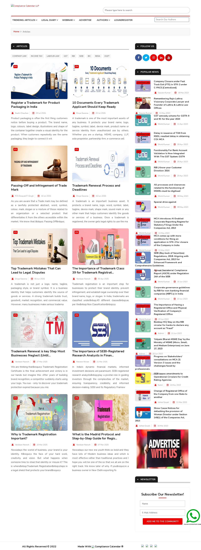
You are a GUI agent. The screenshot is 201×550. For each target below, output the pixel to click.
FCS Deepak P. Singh (24, 196)
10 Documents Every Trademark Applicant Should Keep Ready (95, 105)
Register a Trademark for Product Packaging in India (35, 105)
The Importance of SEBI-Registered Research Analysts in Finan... (98, 353)
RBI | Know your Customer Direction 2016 (168, 169)
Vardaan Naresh (83, 279)
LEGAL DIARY (49, 20)
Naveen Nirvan (82, 361)
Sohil (160, 385)
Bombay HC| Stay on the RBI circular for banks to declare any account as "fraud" (171, 325)
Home (16, 31)
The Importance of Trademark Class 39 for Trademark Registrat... (98, 270)
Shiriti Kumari (164, 124)
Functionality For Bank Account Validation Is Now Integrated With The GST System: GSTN (170, 153)
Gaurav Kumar (164, 92)
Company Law (19, 56)
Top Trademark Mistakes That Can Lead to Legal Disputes (36, 270)
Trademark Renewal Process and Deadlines (96, 187)
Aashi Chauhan (21, 113)
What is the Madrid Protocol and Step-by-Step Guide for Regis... (96, 436)
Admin (161, 333)
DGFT (107, 56)
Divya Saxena (82, 113)
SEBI (81, 56)
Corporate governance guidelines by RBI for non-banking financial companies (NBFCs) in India (172, 290)
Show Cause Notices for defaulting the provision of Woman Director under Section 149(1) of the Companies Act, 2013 (161, 414)
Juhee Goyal (163, 402)
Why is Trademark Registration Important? (33, 436)
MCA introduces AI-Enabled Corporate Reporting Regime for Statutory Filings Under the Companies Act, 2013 (171, 223)
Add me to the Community (163, 521)
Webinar (67, 20)
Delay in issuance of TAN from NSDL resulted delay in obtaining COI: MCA (171, 136)
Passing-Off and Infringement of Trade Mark (39, 187)
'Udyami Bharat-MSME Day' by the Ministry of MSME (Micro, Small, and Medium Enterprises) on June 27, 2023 (172, 344)
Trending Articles (24, 20)
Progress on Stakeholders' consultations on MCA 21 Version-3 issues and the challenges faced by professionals (158, 362)
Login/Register (123, 20)
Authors (103, 20)
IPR (15, 66)
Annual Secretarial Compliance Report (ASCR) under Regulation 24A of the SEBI (171, 273)
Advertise (85, 20)
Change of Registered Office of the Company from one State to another (170, 394)
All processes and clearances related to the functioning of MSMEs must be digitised (169, 188)
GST (66, 56)
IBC (89, 56)
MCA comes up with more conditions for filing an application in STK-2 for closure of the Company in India (171, 240)
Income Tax (36, 56)
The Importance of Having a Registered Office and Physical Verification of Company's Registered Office (170, 309)
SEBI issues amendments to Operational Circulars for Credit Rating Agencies (171, 376)
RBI (73, 56)
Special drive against (165, 202)
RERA (97, 56)
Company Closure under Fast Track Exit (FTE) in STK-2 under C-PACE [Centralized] (170, 84)
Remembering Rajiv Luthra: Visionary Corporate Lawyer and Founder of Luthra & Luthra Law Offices (171, 103)
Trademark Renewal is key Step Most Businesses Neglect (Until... (38, 353)
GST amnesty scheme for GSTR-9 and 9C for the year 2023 (171, 117)
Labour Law (53, 56)
